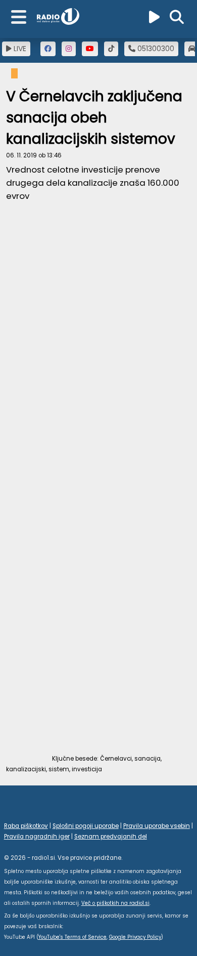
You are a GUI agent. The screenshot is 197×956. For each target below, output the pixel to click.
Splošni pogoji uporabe (86, 826)
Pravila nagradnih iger (37, 837)
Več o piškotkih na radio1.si (115, 903)
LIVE (19, 49)
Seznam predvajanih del (110, 837)
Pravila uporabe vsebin (156, 826)
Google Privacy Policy (135, 937)
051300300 (154, 49)
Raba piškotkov (26, 826)
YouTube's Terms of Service (72, 937)
